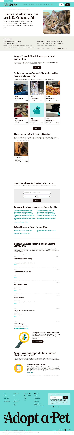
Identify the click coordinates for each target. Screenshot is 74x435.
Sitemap (35, 395)
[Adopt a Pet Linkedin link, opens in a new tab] (60, 407)
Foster (47, 4)
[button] (25, 100)
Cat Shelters (16, 402)
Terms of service (37, 398)
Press (25, 400)
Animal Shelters (16, 399)
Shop (52, 4)
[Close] (72, 433)
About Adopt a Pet (27, 395)
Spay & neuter (6, 398)
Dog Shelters (16, 401)
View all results (37, 128)
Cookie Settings (28, 430)
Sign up (67, 4)
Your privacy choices (38, 405)
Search (37, 200)
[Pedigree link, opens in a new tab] (65, 430)
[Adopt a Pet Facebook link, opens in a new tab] (49, 407)
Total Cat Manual (7, 401)
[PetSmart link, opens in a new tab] (60, 430)
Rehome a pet (6, 397)
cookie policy (5, 433)
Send (65, 397)
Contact (25, 398)
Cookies (35, 400)
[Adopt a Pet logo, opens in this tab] (37, 420)
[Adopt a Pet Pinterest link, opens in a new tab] (54, 407)
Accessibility (36, 401)
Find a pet (5, 395)
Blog (25, 397)
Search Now (37, 67)
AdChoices (36, 404)
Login (61, 4)
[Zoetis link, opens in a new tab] (68, 429)
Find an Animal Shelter (37, 341)
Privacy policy (36, 397)
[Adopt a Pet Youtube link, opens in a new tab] (56, 407)
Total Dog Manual (7, 400)
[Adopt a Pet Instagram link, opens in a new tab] (58, 407)
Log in (15, 405)
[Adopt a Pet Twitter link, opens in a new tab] (51, 407)
